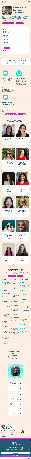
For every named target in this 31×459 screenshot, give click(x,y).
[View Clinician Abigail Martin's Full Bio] (8, 178)
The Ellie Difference (4, 438)
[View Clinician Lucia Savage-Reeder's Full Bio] (8, 130)
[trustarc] (28, 458)
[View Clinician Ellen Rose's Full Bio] (22, 178)
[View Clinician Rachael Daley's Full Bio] (22, 130)
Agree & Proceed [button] (15, 455)
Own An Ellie (13, 430)
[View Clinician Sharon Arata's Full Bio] (8, 202)
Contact (12, 432)
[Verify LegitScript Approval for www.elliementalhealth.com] (22, 431)
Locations (3, 432)
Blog (12, 434)
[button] (15, 383)
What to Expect (3, 430)
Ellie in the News (13, 436)
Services (2, 434)
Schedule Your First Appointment (8, 23)
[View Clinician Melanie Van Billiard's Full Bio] (8, 225)
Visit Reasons (3, 436)
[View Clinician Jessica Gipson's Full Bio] (22, 249)
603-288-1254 (5, 43)
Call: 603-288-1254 (19, 23)
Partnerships (13, 438)
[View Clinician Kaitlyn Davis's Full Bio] (22, 202)
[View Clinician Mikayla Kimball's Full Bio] (8, 153)
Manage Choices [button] (15, 453)
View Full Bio (9, 143)
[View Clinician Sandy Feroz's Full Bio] (22, 225)
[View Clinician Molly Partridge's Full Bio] (8, 249)
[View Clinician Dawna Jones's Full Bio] (22, 153)
